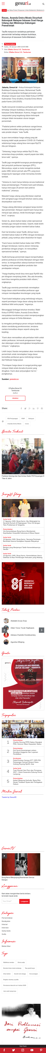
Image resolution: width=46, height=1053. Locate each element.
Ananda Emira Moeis (14, 424)
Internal (4, 924)
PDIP (23, 418)
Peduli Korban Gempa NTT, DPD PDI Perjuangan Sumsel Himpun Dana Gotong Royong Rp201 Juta (27, 762)
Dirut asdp (21, 962)
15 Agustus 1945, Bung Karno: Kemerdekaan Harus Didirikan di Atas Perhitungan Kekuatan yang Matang (22, 556)
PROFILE (15, 398)
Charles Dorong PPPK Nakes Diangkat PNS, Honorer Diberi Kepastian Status (27, 743)
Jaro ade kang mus (9, 991)
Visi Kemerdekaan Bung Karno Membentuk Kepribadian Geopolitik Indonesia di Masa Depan (21, 532)
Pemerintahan (10, 44)
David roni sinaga (20, 974)
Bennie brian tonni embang (12, 968)
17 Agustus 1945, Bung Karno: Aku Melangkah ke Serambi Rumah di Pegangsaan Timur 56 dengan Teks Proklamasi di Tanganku (21, 523)
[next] (41, 457)
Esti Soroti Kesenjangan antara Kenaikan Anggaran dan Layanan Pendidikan (25, 752)
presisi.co (14, 379)
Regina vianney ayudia (11, 979)
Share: (5, 408)
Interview (5, 928)
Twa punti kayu (30, 968)
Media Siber (6, 946)
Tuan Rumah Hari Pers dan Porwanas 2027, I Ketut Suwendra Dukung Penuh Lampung (27, 772)
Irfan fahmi (6, 974)
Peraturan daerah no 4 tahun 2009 (14, 985)
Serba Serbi (6, 931)
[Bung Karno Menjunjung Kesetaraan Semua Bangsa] (21, 864)
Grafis (4, 934)
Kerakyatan (6, 921)
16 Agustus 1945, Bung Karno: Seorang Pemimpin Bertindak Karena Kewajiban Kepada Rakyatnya (22, 540)
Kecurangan (33, 974)
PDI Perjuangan (12, 418)
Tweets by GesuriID (9, 797)
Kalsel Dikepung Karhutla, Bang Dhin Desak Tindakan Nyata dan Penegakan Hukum (27, 782)
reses (27, 424)
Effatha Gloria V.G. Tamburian (19, 49)
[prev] (4, 630)
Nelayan (31, 418)
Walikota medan (8, 962)
